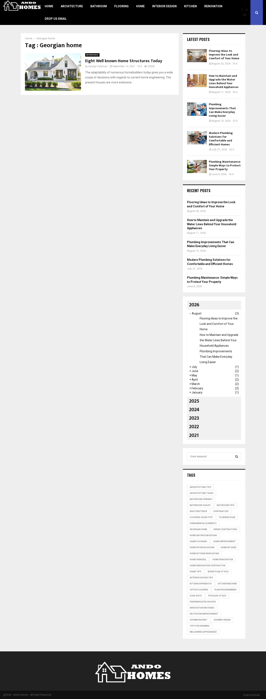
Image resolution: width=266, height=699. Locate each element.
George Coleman (98, 66)
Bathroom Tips (225, 505)
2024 (194, 410)
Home (49, 6)
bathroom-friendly (201, 499)
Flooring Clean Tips (201, 517)
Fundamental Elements (203, 523)
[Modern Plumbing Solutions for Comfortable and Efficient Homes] (197, 137)
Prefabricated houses (203, 602)
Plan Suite (196, 596)
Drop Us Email (56, 18)
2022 (194, 427)
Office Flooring (199, 590)
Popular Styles (217, 596)
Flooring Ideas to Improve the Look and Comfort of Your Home (224, 54)
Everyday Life (221, 511)
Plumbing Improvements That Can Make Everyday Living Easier (222, 110)
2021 (194, 435)
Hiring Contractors (225, 529)
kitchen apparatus (201, 584)
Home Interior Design (202, 547)
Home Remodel (198, 559)
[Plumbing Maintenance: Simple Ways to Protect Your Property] (197, 166)
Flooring (121, 6)
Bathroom (98, 6)
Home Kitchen (228, 547)
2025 (194, 401)
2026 (194, 305)
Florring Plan (227, 517)
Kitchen (190, 6)
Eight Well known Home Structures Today (123, 60)
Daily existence (198, 511)
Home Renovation (223, 559)
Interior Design (164, 6)
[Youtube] (245, 14)
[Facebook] (243, 9)
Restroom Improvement (204, 614)
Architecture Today (201, 493)
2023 (194, 418)
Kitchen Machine (227, 584)
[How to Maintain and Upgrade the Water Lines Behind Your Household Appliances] (197, 80)
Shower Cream (222, 620)
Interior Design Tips (201, 578)
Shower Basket (198, 620)
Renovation (213, 6)
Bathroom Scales (200, 505)
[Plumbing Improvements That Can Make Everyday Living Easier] (197, 109)
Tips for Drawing (199, 626)
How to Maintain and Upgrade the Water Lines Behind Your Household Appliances (224, 81)
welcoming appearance (203, 632)
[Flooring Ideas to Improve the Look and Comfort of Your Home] (197, 55)
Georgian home (198, 529)
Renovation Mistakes (202, 608)
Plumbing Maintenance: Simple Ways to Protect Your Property (225, 165)
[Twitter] (247, 9)
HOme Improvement (224, 541)
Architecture (72, 6)
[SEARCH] (236, 456)
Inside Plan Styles (218, 571)
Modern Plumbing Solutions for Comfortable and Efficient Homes (221, 139)
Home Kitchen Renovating (204, 553)
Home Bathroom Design (203, 535)
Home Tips (195, 571)
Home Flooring (198, 541)
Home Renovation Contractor (207, 565)
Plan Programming (225, 590)
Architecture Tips (200, 487)
